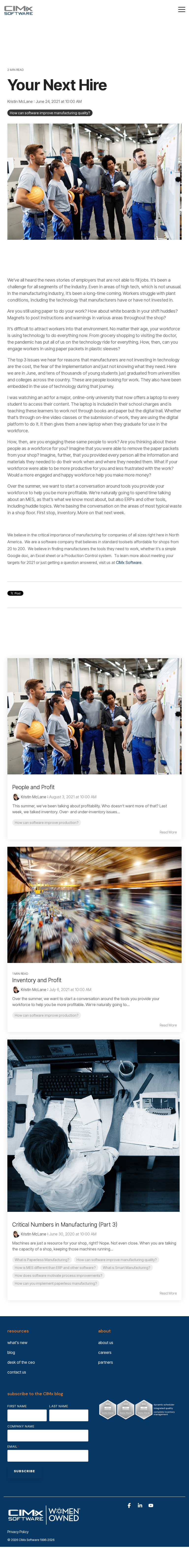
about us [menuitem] (105, 1342)
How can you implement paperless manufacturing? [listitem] (56, 1283)
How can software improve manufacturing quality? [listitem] (117, 1260)
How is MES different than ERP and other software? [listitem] (55, 1267)
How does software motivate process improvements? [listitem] (58, 1275)
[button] (181, 9)
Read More (168, 832)
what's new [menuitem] (17, 1342)
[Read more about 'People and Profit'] (94, 716)
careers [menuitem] (104, 1352)
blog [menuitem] (11, 1352)
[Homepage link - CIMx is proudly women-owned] (44, 1523)
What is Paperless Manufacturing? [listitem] (42, 1260)
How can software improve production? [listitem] (47, 822)
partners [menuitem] (105, 1362)
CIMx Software (129, 562)
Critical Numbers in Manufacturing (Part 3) (64, 1224)
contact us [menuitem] (16, 1372)
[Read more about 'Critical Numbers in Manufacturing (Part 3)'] (94, 1126)
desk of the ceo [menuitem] (21, 1362)
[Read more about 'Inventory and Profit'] (94, 905)
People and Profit (33, 787)
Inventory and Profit (37, 980)
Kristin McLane (20, 101)
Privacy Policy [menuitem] (18, 1532)
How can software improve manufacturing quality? (50, 113)
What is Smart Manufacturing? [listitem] (126, 1267)
